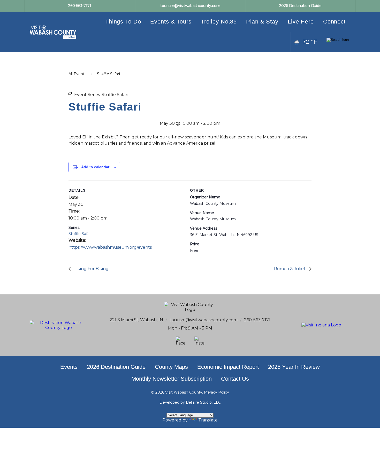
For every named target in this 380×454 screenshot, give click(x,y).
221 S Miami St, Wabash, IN (136, 319)
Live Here (301, 21)
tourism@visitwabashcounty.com (204, 319)
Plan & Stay (262, 21)
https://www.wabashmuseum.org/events (110, 247)
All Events (77, 74)
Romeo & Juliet (290, 268)
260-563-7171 (257, 319)
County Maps (171, 367)
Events (69, 367)
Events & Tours (170, 21)
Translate (208, 420)
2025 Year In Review (294, 367)
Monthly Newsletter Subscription (171, 378)
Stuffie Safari (80, 233)
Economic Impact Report (228, 367)
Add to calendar (95, 166)
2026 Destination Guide (116, 367)
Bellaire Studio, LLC (203, 402)
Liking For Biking (91, 268)
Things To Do (123, 21)
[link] (53, 32)
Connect (334, 21)
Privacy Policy (216, 392)
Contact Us (235, 378)
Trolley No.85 (219, 21)
